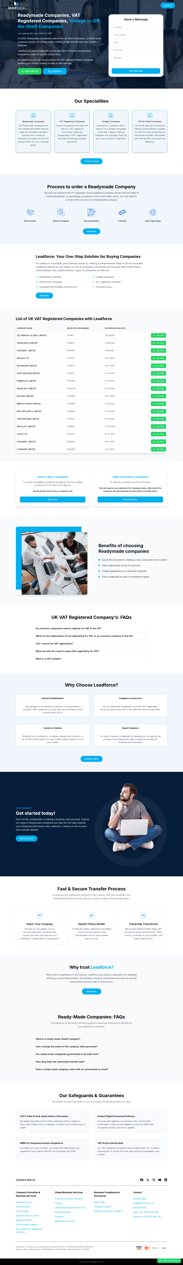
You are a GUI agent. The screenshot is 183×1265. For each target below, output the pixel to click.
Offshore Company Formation (108, 1211)
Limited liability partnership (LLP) (70, 1207)
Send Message (136, 71)
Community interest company (69, 1198)
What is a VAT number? (48, 658)
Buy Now (91, 231)
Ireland (58, 1203)
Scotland (59, 1216)
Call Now (168, 5)
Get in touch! (26, 838)
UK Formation (22, 1211)
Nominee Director (24, 1202)
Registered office (23, 1220)
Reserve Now (130, 499)
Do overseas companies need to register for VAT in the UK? (68, 628)
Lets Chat (160, 335)
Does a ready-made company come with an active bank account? (72, 1069)
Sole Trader (99, 1202)
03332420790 (139, 1207)
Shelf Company (23, 1206)
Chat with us (31, 71)
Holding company (102, 1206)
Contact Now (92, 161)
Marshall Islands (62, 1212)
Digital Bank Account (65, 1221)
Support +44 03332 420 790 (147, 1216)
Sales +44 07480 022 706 (145, 1212)
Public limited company (27, 1224)
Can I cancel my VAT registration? (54, 643)
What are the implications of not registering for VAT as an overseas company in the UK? (84, 636)
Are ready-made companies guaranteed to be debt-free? (67, 1054)
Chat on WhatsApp (171, 1261)
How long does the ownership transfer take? (60, 1061)
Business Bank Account (27, 1215)
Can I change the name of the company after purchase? (66, 1046)
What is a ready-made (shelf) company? (58, 1039)
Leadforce (94, 1262)
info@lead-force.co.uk (143, 1203)
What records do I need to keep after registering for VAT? (67, 651)
